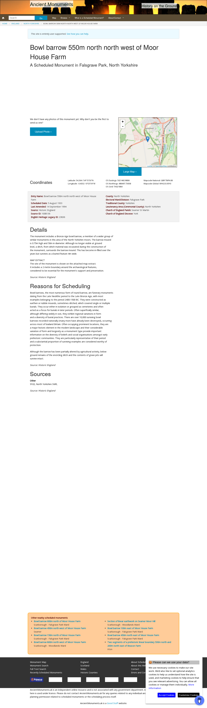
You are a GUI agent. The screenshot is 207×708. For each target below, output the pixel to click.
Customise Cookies (188, 695)
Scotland (84, 665)
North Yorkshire (31, 23)
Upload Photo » (43, 131)
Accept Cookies (166, 695)
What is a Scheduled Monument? (89, 17)
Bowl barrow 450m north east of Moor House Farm (133, 635)
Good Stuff (112, 703)
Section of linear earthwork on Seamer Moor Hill (131, 621)
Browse (64, 17)
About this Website (140, 665)
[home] (3, 17)
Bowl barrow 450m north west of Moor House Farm (60, 628)
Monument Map (38, 662)
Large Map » (130, 171)
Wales (83, 669)
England (15, 23)
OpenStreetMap (161, 166)
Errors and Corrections (142, 672)
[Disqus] (103, 485)
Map (54, 17)
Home (4, 23)
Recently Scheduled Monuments (46, 672)
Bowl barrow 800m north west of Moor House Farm (60, 642)
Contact (135, 669)
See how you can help (77, 33)
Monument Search (39, 665)
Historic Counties (89, 672)
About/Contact (114, 17)
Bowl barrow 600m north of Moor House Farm (57, 621)
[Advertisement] (103, 93)
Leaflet (149, 166)
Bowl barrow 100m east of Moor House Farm (130, 628)
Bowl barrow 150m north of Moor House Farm (57, 635)
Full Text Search (38, 669)
